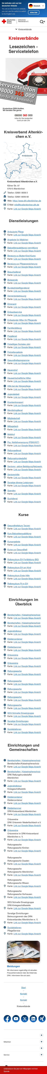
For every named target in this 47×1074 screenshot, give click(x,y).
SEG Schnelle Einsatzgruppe (20, 712)
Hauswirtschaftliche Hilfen (19, 378)
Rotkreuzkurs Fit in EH (17, 583)
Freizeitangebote (15, 352)
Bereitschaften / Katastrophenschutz (23, 614)
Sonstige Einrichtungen (18, 721)
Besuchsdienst (14, 271)
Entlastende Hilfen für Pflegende (22, 319)
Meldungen (13, 966)
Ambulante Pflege (15, 231)
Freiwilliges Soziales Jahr (18, 344)
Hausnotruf (12, 369)
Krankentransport (15, 402)
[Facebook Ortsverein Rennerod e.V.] (7, 1018)
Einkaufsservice (14, 311)
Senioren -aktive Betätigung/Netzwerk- (24, 466)
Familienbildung (14, 327)
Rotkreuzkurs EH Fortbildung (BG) (23, 559)
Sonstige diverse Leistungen (20, 482)
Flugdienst (12, 336)
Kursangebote (13, 541)
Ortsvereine (12, 654)
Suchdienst (12, 498)
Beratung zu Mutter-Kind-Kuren (21, 255)
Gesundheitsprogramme (18, 360)
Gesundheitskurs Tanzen (18, 525)
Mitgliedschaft (13, 418)
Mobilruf (11, 434)
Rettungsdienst (14, 450)
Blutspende (12, 279)
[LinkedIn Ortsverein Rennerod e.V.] (33, 1018)
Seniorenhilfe (13, 474)
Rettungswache (14, 670)
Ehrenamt (11, 303)
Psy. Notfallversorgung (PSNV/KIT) (23, 442)
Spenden (11, 490)
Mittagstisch (12, 426)
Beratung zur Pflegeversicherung (22, 263)
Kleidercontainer (14, 638)
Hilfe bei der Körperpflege (19, 385)
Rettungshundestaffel (17, 458)
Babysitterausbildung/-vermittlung (22, 247)
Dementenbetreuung (16, 295)
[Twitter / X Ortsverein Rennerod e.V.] (24, 1018)
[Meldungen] (23, 952)
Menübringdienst (15, 410)
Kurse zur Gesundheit (17, 549)
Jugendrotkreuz (14, 630)
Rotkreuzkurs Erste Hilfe (18, 575)
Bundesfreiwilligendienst (18, 287)
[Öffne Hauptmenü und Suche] (42, 22)
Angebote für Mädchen (17, 239)
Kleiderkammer (14, 646)
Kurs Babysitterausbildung (19, 533)
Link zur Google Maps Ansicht (27, 208)
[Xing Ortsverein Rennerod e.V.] (42, 1018)
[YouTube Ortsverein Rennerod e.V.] (16, 1018)
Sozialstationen (14, 729)
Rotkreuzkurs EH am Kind (19, 567)
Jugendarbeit (13, 394)
